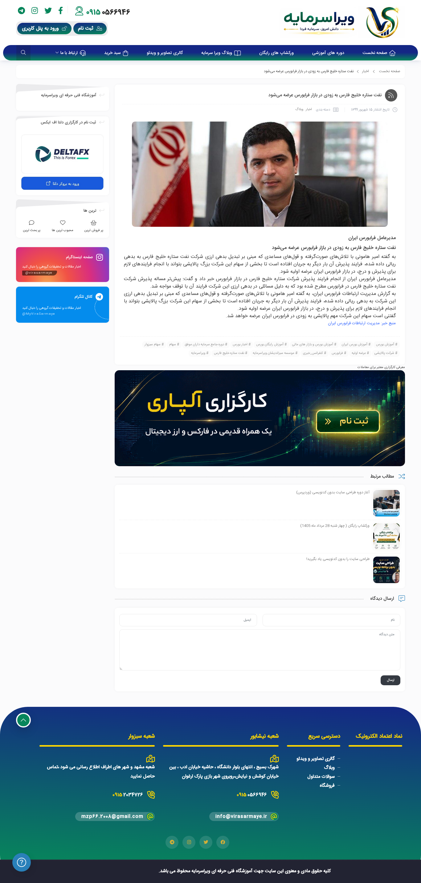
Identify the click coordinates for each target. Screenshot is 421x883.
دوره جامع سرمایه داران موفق (204, 344)
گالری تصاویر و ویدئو (315, 759)
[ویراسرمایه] (342, 22)
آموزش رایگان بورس (270, 344)
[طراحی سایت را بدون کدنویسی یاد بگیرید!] (386, 570)
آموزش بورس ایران (354, 344)
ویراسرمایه (198, 353)
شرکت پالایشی (384, 353)
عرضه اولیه (359, 353)
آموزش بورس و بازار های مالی (312, 344)
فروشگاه (327, 786)
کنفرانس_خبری (313, 353)
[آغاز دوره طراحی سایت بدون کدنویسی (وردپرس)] (386, 503)
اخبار (365, 71)
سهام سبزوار (153, 344)
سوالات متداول (321, 777)
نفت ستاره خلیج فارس (229, 353)
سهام (172, 344)
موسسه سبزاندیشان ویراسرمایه (273, 353)
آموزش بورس (385, 344)
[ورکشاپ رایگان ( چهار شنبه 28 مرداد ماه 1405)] (386, 537)
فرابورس (337, 353)
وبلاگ (299, 109)
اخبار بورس (240, 344)
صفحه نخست (389, 71)
